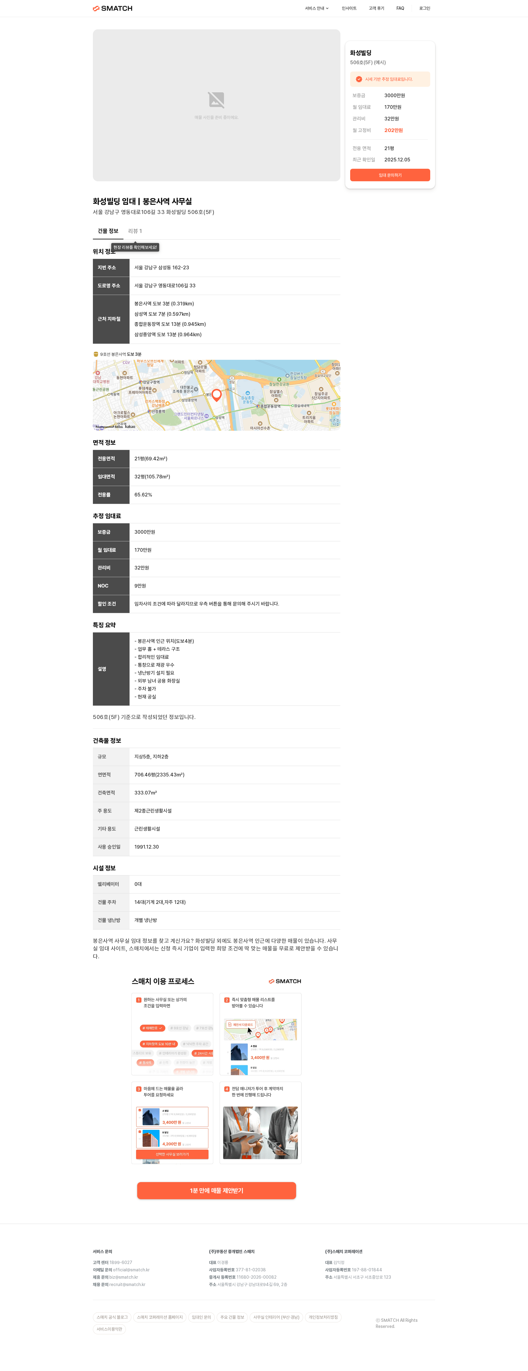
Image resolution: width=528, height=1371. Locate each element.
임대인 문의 (201, 1317)
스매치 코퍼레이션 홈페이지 (160, 1317)
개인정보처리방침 (323, 1317)
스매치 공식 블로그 (112, 1317)
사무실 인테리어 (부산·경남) (276, 1317)
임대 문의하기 (390, 175)
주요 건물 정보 (232, 1317)
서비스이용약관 (109, 1329)
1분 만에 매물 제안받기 (216, 1190)
